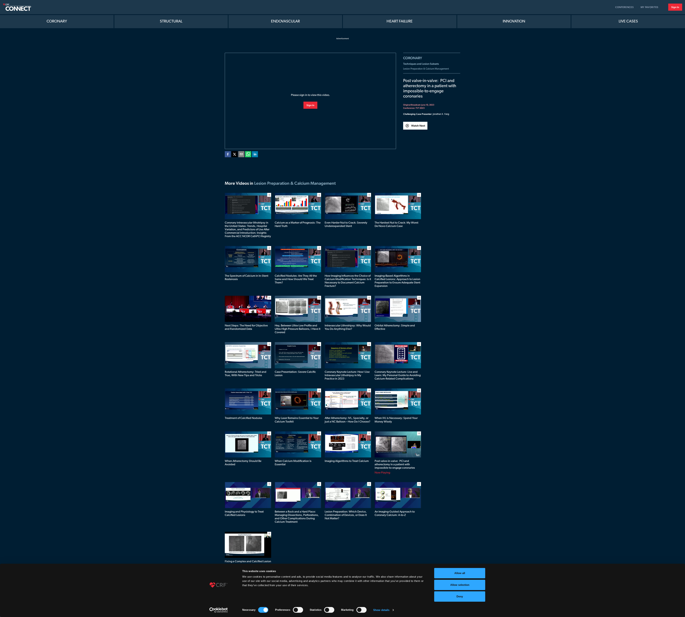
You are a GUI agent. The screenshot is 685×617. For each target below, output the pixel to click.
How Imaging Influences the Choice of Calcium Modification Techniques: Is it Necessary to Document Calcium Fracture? (348, 281)
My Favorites (649, 7)
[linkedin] (255, 155)
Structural (171, 21)
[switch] (298, 610)
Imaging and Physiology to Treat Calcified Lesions (244, 513)
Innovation (514, 21)
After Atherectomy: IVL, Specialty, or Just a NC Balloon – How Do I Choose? (347, 420)
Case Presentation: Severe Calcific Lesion (295, 374)
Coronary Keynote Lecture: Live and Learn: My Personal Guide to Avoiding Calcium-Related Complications (398, 375)
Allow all (459, 573)
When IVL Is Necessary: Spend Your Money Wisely (396, 420)
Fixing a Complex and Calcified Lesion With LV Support (248, 563)
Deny (459, 596)
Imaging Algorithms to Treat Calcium (347, 461)
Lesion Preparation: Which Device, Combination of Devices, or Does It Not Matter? (346, 515)
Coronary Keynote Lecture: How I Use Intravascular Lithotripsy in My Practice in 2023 (347, 375)
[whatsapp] (248, 155)
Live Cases (628, 21)
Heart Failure (400, 21)
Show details (381, 609)
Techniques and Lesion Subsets (421, 63)
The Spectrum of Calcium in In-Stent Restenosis (246, 278)
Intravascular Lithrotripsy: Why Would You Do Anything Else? (348, 327)
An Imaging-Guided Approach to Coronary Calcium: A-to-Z (395, 513)
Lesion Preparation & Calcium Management (426, 69)
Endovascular (285, 21)
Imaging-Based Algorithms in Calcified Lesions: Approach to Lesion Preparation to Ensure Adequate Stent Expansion (397, 281)
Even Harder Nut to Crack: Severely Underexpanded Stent (346, 224)
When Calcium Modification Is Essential (293, 463)
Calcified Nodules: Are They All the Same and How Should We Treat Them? (296, 279)
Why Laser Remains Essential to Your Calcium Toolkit (297, 420)
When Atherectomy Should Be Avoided (243, 463)
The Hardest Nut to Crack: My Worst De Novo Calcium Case (396, 224)
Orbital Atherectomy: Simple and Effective (395, 327)
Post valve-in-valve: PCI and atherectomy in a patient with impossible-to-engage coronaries (395, 464)
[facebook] (228, 155)
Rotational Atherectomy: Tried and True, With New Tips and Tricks (245, 374)
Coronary (57, 21)
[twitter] (235, 155)
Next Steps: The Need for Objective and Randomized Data (246, 327)
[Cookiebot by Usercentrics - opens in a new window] (218, 610)
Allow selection (459, 584)
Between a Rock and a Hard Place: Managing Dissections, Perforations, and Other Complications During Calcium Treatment (297, 517)
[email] (241, 155)
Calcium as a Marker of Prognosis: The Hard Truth (298, 224)
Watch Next (418, 125)
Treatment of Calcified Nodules (243, 418)
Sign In (675, 7)
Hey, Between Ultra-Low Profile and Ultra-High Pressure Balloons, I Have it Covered (297, 329)
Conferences (624, 7)
